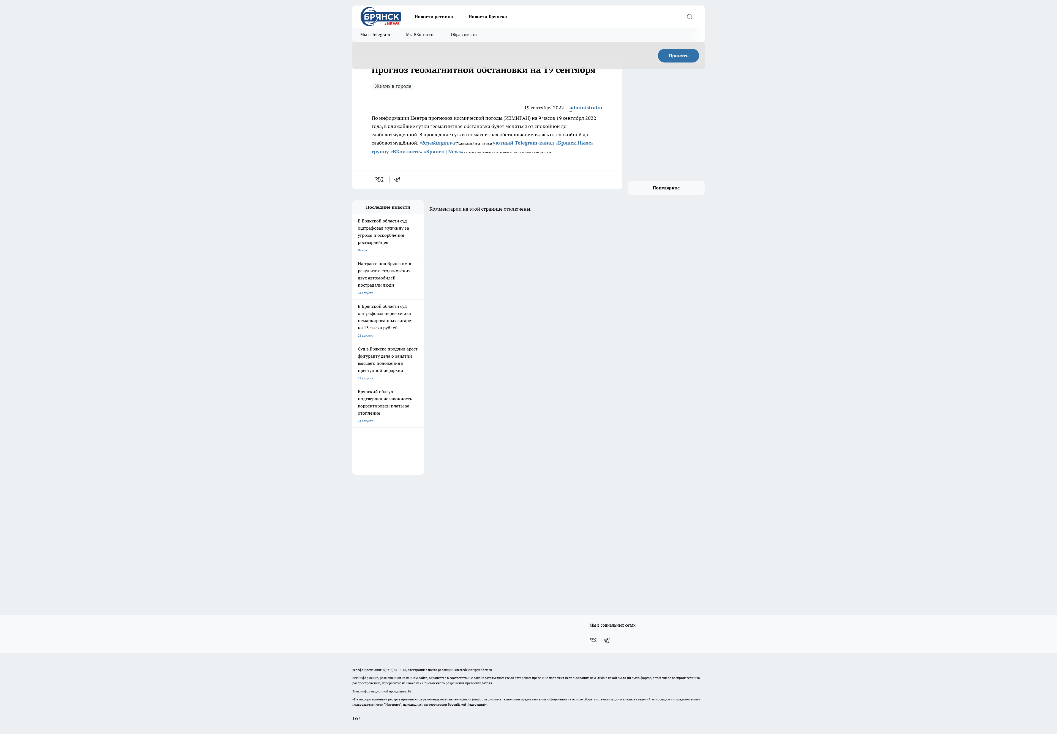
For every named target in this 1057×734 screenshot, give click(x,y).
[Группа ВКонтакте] (593, 640)
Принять (678, 55)
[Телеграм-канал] (607, 640)
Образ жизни (464, 34)
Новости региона (434, 16)
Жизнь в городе (393, 86)
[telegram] (398, 179)
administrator (586, 107)
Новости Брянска (487, 16)
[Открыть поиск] (689, 16)
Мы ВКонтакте (420, 34)
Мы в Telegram (375, 34)
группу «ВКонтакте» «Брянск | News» (417, 151)
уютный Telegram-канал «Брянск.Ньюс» (543, 143)
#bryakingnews (437, 143)
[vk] (380, 179)
